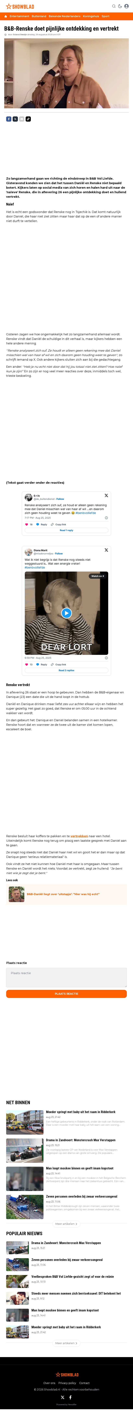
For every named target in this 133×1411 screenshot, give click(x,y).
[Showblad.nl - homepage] (19, 6)
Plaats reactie (66, 993)
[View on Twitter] (106, 497)
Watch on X (97, 576)
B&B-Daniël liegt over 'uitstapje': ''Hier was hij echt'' (63, 894)
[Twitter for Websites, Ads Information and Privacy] (106, 517)
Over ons (49, 1383)
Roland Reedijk (20, 34)
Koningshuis (91, 16)
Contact (84, 1383)
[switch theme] (120, 6)
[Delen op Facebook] (8, 119)
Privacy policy (67, 1383)
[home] (5, 16)
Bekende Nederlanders (64, 16)
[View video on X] (66, 613)
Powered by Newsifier (66, 1404)
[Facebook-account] (70, 1397)
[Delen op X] (15, 119)
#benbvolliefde (86, 513)
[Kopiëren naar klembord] (28, 119)
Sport (105, 16)
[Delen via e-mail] (21, 119)
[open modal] (126, 6)
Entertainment (19, 16)
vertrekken (79, 836)
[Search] (114, 6)
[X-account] (63, 1397)
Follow (60, 499)
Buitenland (39, 16)
